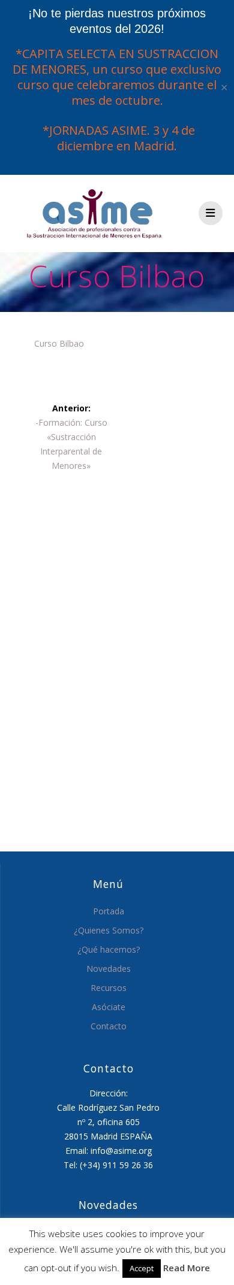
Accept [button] (142, 1268)
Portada (108, 911)
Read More (186, 1268)
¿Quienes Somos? (108, 930)
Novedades (108, 968)
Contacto (109, 1026)
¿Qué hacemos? (108, 949)
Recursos (109, 987)
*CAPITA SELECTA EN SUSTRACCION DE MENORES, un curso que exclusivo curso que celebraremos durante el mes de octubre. (117, 77)
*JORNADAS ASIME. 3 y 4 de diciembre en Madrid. (117, 138)
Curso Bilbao (59, 343)
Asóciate (108, 1007)
